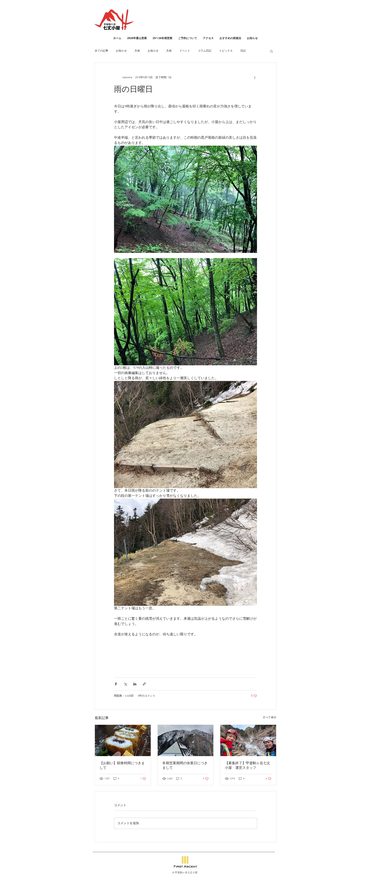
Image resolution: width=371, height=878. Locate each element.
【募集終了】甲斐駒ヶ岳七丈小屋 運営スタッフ (247, 765)
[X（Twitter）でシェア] (125, 684)
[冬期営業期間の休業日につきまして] (186, 740)
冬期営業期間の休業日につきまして (185, 765)
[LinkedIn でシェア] (135, 684)
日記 (243, 51)
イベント (184, 51)
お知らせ (121, 51)
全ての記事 (101, 51)
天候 (137, 51)
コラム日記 (204, 51)
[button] (271, 51)
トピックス (226, 51)
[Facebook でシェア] (116, 684)
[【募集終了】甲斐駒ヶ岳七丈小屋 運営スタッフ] (248, 740)
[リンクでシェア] (144, 684)
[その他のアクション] (254, 77)
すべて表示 (269, 717)
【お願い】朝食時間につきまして (122, 765)
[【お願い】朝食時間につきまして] (123, 740)
